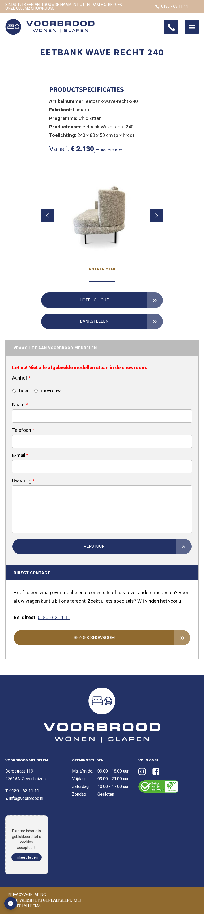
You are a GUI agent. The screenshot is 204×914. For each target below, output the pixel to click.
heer (23, 390)
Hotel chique (94, 300)
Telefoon (23, 430)
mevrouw (50, 390)
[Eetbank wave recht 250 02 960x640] (102, 215)
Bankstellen (94, 321)
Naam (20, 404)
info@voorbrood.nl (26, 798)
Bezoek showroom (94, 637)
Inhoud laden (26, 857)
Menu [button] (192, 27)
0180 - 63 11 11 (174, 6)
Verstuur (94, 546)
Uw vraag (23, 481)
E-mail (20, 455)
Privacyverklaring (27, 895)
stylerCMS (25, 906)
